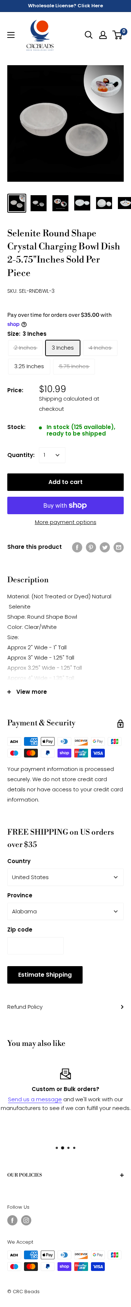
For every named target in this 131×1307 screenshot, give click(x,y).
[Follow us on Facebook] (12, 1220)
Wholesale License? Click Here (65, 5)
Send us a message (35, 1099)
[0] (117, 35)
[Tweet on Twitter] (105, 547)
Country (19, 861)
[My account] (103, 35)
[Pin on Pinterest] (91, 547)
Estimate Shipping (45, 975)
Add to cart (65, 482)
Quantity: (21, 455)
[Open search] (89, 35)
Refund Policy (25, 1007)
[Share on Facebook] (77, 547)
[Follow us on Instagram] (26, 1220)
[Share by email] (119, 547)
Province (19, 895)
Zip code (19, 929)
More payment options (65, 522)
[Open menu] (11, 35)
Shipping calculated (65, 398)
